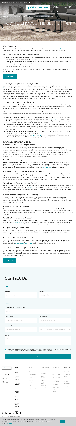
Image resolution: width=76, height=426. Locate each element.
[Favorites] (54, 11)
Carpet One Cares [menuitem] (67, 375)
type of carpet (47, 167)
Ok (63, 421)
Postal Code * (8, 325)
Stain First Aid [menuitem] (56, 374)
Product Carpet (26, 16)
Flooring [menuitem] (31, 372)
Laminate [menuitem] (31, 383)
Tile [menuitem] (30, 385)
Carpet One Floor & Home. (13, 416)
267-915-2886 (27, 2)
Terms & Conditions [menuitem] (67, 382)
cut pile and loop (36, 135)
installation (6, 88)
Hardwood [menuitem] (32, 377)
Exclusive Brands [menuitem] (55, 390)
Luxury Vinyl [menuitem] (32, 374)
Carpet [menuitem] (31, 380)
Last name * (42, 291)
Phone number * (9, 316)
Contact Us (9, 260)
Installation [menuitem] (55, 387)
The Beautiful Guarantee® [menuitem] (56, 380)
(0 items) (57, 11)
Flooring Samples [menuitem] (43, 377)
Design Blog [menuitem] (44, 388)
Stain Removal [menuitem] (56, 372)
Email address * (43, 316)
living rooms (18, 222)
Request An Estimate (67, 7)
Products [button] (5, 7)
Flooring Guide (16, 16)
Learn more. (10, 423)
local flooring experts (63, 49)
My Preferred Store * (44, 325)
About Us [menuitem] (66, 372)
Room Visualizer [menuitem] (43, 372)
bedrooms (30, 187)
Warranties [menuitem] (55, 384)
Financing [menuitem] (31, 391)
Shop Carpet (10, 76)
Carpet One (6, 16)
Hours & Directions (55, 7)
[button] (52, 11)
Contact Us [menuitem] (67, 379)
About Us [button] (5, 11)
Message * (7, 335)
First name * (8, 291)
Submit (38, 356)
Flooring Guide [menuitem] (56, 377)
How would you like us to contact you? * (15, 307)
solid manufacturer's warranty (24, 243)
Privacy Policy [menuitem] (68, 386)
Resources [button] (15, 7)
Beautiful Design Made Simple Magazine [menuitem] (44, 383)
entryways (54, 119)
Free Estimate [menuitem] (33, 388)
